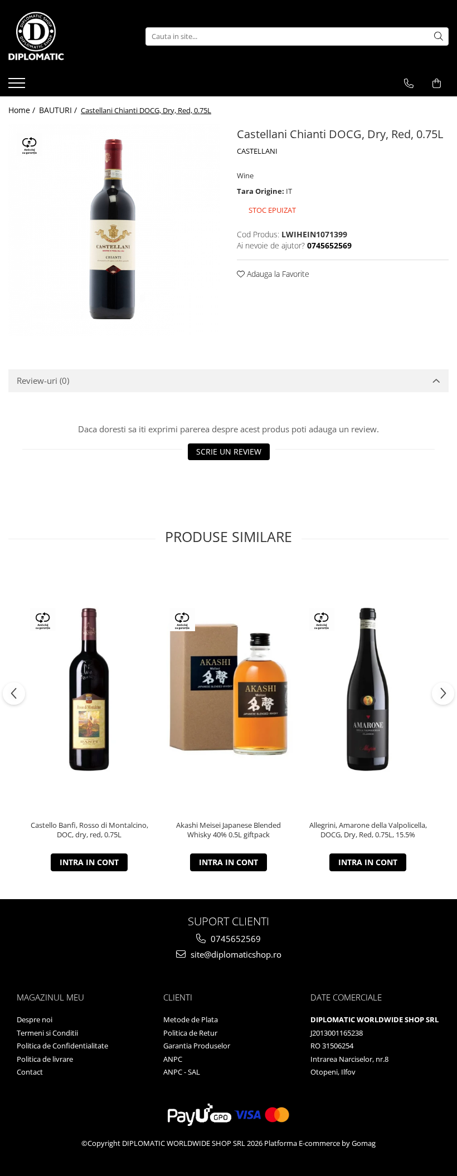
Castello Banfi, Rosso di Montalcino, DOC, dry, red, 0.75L (89, 830)
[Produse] (18, 86)
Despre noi (34, 1019)
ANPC (172, 1059)
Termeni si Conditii (47, 1033)
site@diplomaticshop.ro (234, 954)
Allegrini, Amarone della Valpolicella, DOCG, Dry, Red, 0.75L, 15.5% (368, 830)
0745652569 (234, 938)
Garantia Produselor (196, 1046)
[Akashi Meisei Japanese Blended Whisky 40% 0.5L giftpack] (228, 689)
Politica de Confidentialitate (62, 1046)
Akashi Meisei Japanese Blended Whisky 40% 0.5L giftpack (228, 830)
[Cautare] (439, 36)
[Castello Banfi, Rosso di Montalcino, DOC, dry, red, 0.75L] (89, 689)
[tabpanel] (114, 230)
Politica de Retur (190, 1033)
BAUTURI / (59, 110)
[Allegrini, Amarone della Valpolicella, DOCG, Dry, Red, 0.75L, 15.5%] (367, 689)
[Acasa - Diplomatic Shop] (64, 36)
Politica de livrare (45, 1059)
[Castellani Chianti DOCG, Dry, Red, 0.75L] (114, 230)
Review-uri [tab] (43, 380)
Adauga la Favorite (277, 274)
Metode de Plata (190, 1019)
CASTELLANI (257, 151)
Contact (30, 1072)
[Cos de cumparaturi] (437, 83)
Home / (22, 110)
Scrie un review (228, 451)
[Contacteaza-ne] (408, 83)
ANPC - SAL (181, 1072)
